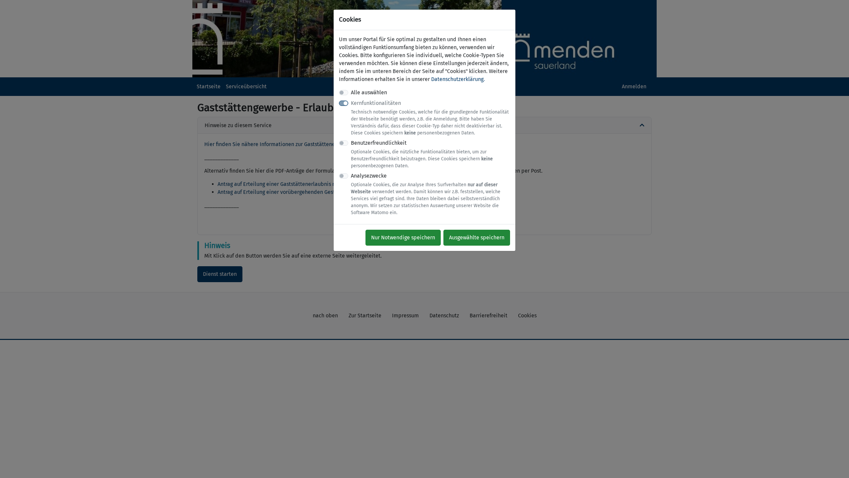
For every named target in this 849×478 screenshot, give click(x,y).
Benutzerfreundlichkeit (422, 154)
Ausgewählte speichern (476, 237)
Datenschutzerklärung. (458, 79)
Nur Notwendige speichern (403, 237)
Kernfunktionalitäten (430, 118)
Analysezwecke (425, 194)
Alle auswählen (369, 92)
